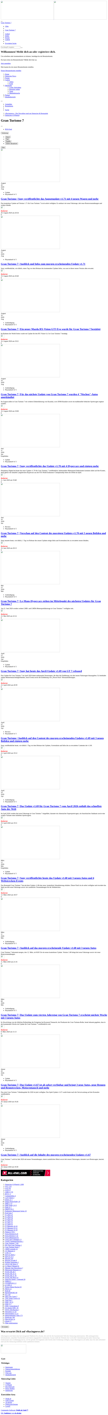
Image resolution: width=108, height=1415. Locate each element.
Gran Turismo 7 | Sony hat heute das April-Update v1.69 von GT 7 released (41, 671)
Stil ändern (5, 1327)
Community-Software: (14, 1410)
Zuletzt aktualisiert (11, 143)
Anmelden (8, 104)
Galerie (7, 40)
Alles (7, 26)
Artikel (7, 34)
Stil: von (11, 1413)
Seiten (7, 36)
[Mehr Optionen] (2, 126)
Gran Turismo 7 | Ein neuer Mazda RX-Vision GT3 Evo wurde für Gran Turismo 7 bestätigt (51, 329)
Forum (7, 38)
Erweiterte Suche (10, 43)
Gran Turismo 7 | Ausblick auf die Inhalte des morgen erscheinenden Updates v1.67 (46, 1154)
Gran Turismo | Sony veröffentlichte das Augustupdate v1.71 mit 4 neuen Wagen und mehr (50, 198)
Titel (7, 139)
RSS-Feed (8, 129)
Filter (3, 147)
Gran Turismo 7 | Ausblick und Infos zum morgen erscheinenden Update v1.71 (43, 264)
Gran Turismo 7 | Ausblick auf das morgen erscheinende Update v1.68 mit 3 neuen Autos (48, 948)
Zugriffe (8, 141)
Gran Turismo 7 (10, 30)
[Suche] (2, 21)
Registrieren (9, 106)
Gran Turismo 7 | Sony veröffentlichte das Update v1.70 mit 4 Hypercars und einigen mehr (50, 466)
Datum (8, 137)
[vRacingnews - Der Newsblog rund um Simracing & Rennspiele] (54, 19)
